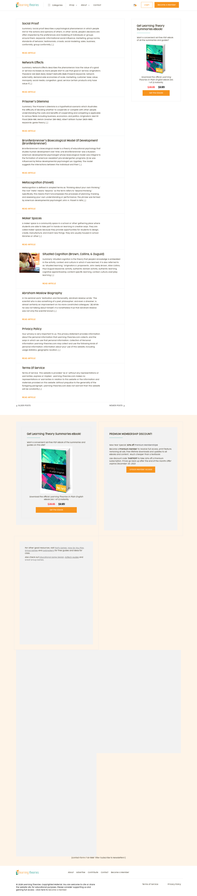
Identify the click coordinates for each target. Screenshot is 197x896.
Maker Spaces (32, 218)
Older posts (24, 406)
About (84, 5)
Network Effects (32, 62)
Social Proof (30, 23)
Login (146, 5)
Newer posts (116, 406)
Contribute (93, 872)
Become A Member (167, 5)
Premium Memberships (146, 445)
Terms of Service (33, 368)
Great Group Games (34, 560)
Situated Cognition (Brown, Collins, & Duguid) (73, 254)
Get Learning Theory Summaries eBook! (54, 434)
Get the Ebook (56, 510)
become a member (57, 890)
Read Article (29, 53)
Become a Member (120, 872)
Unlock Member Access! (140, 470)
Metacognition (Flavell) (38, 182)
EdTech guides (72, 557)
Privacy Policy (32, 329)
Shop (71, 5)
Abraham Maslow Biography (42, 293)
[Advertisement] (156, 124)
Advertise (80, 872)
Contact (97, 5)
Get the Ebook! (156, 93)
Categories (57, 5)
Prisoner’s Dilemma (35, 101)
